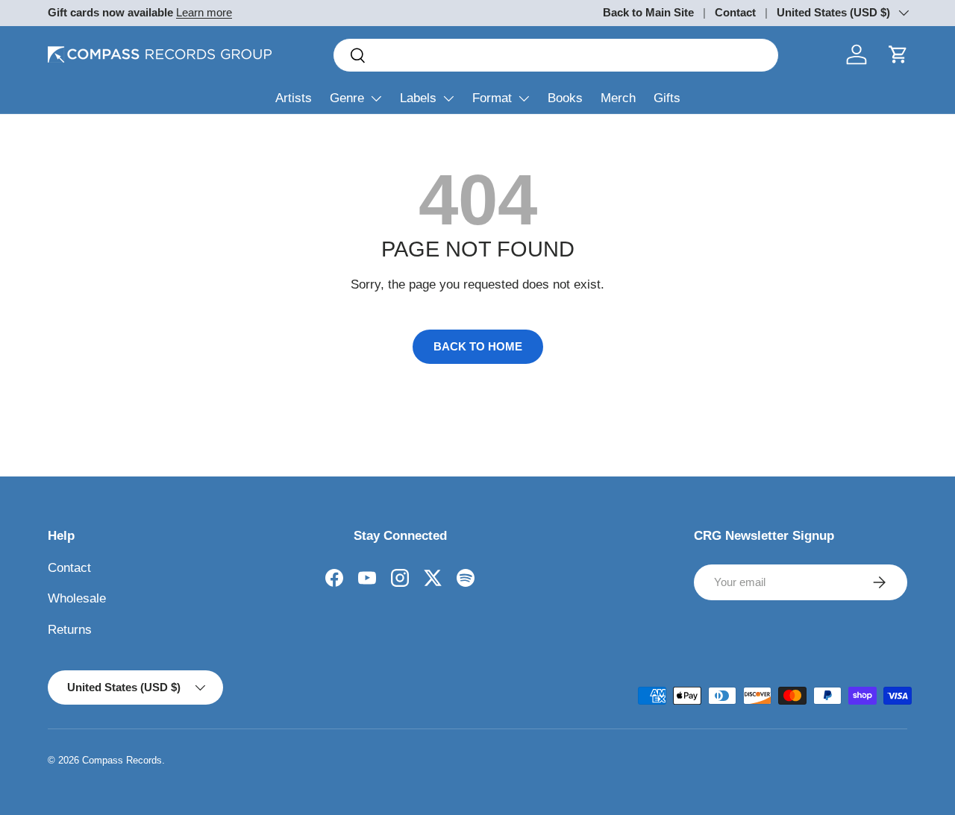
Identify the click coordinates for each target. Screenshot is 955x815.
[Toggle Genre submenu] (376, 98)
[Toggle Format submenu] (524, 98)
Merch (618, 98)
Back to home (477, 346)
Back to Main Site (648, 12)
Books (565, 98)
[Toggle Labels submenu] (448, 98)
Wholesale (77, 598)
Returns (70, 630)
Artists (293, 98)
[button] (898, 54)
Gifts (667, 98)
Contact (735, 12)
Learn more (204, 12)
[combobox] (556, 55)
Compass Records (122, 760)
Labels (418, 98)
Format (492, 98)
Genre (347, 98)
